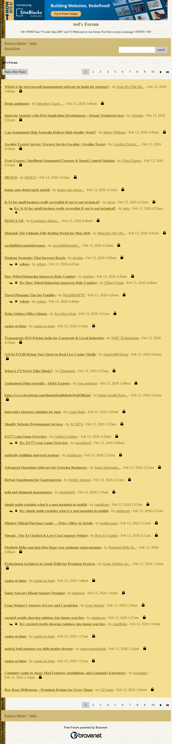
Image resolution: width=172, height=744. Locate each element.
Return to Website (15, 43)
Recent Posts (12, 48)
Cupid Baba (76, 412)
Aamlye (88, 276)
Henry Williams (114, 132)
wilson (41, 264)
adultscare (123, 511)
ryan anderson (87, 383)
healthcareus (109, 523)
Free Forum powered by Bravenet (86, 727)
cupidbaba (102, 504)
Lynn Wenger (94, 605)
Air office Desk (65, 314)
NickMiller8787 (74, 295)
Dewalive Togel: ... (50, 104)
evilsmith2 (140, 673)
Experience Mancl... (45, 221)
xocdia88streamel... (66, 245)
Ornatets (137, 115)
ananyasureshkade (93, 649)
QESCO (30, 177)
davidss (78, 258)
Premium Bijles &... (123, 547)
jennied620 (67, 492)
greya (111, 202)
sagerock (78, 593)
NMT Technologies (125, 338)
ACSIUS (76, 424)
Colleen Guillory (66, 436)
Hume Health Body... (113, 395)
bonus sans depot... (70, 190)
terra (126, 208)
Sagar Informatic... (108, 467)
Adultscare (74, 455)
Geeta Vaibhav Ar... (116, 564)
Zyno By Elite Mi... (130, 87)
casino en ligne (44, 326)
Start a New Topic (15, 71)
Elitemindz (67, 371)
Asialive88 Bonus (115, 354)
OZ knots (107, 690)
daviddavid (83, 443)
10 (153, 71)
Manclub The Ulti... (112, 233)
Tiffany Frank (114, 283)
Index (33, 43)
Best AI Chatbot (106, 535)
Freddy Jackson (80, 480)
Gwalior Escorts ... (126, 144)
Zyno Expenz (131, 161)
